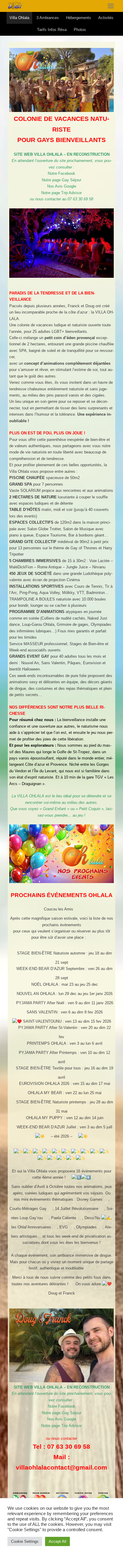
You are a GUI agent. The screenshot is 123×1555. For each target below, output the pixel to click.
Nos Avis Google (61, 186)
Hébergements (78, 17)
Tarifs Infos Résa (52, 29)
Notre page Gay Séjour (61, 180)
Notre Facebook (61, 173)
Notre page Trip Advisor (61, 193)
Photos (80, 29)
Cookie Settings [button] (25, 1541)
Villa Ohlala (19, 17)
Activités (105, 17)
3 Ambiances (47, 17)
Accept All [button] (57, 1541)
